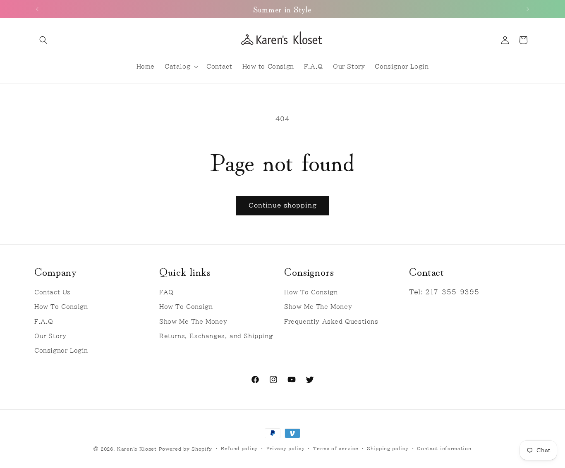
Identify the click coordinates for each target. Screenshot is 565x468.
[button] (43, 40)
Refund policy (239, 448)
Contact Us (52, 292)
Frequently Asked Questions (331, 322)
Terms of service (335, 448)
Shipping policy (388, 448)
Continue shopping (283, 205)
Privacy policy (285, 448)
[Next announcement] (528, 9)
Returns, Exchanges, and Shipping (216, 336)
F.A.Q (43, 322)
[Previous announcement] (37, 9)
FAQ (166, 292)
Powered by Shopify (186, 449)
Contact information (444, 448)
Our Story (50, 336)
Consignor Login (61, 350)
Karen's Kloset (137, 449)
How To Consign (61, 307)
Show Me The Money (193, 322)
